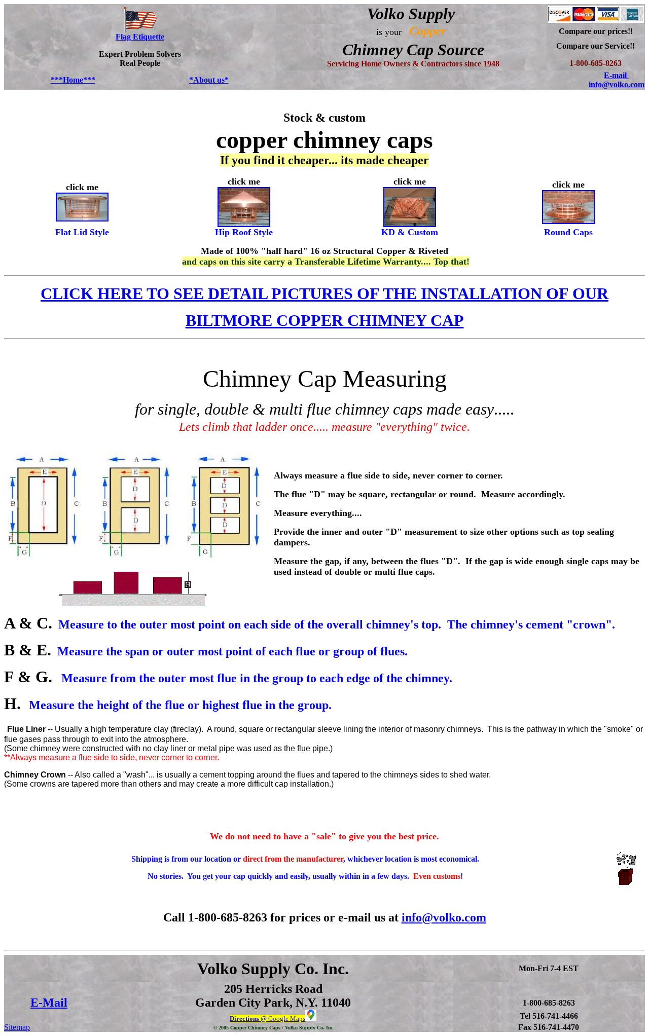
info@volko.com (444, 917)
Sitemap (17, 1027)
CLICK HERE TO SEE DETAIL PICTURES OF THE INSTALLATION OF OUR (324, 293)
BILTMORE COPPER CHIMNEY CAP (325, 320)
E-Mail (48, 1002)
